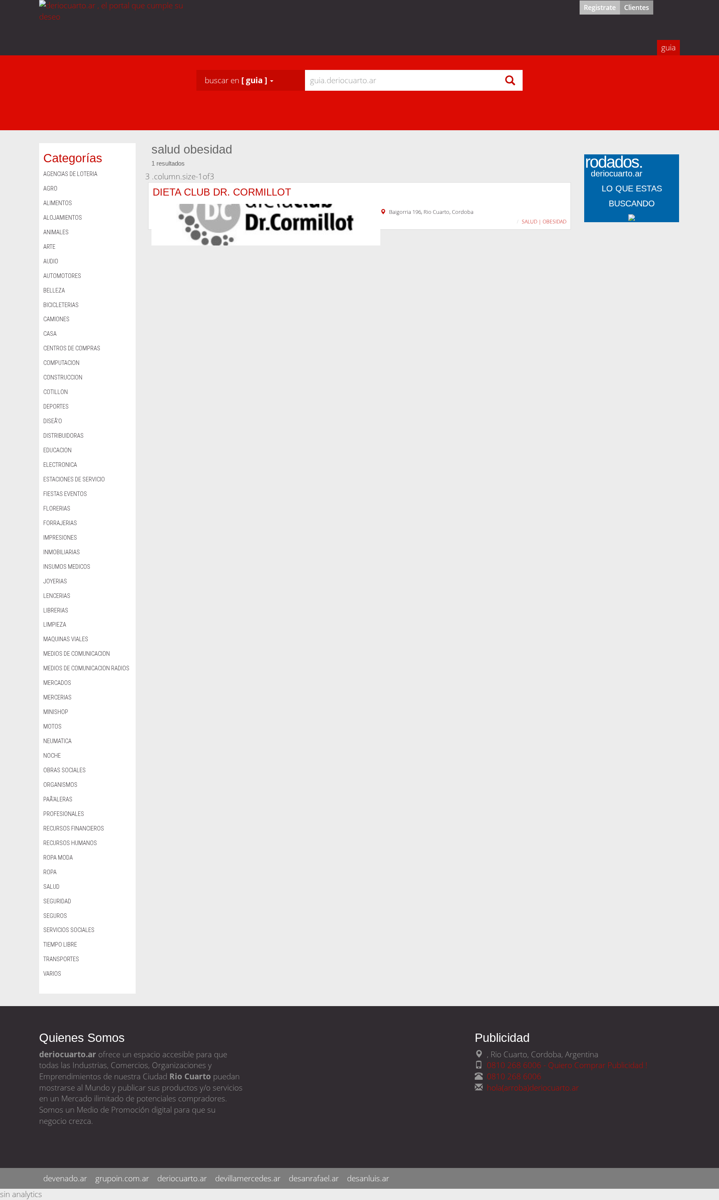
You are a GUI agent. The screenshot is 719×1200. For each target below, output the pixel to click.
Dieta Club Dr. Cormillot (222, 192)
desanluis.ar (368, 1178)
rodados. (613, 168)
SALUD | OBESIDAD (544, 221)
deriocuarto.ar (182, 1178)
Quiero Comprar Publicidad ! (597, 1065)
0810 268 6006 (514, 1076)
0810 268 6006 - (517, 1065)
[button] (239, 80)
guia (668, 47)
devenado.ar (65, 1178)
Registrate (600, 7)
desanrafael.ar (314, 1178)
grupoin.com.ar (122, 1178)
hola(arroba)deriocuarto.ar (533, 1087)
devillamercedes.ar (247, 1178)
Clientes (636, 7)
